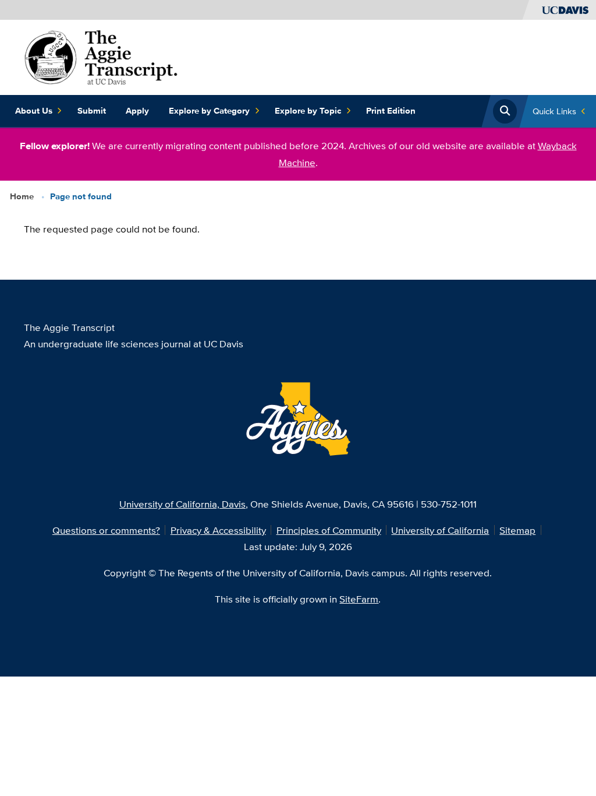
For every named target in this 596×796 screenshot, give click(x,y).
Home (22, 196)
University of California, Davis (182, 503)
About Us (33, 110)
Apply (137, 110)
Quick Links (554, 111)
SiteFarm (358, 598)
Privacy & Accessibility (218, 530)
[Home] (101, 56)
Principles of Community (328, 530)
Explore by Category (209, 110)
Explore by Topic (308, 110)
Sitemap (517, 530)
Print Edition (391, 110)
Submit (91, 110)
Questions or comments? (106, 530)
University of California (440, 530)
